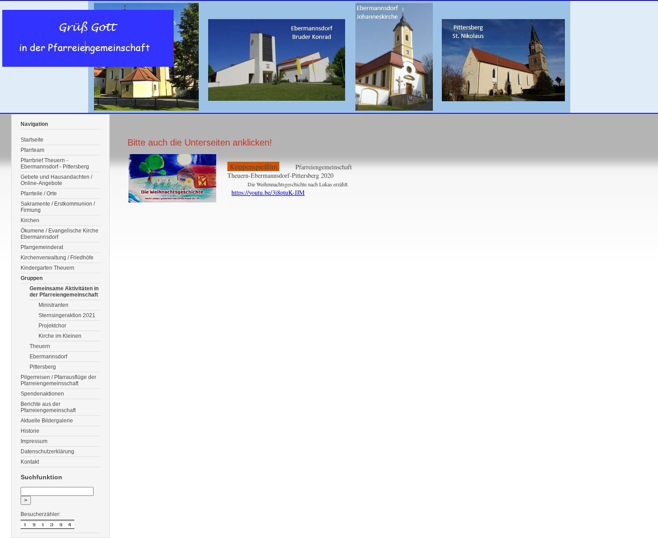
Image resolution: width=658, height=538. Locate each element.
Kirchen (30, 220)
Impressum (34, 441)
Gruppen (32, 278)
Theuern (40, 346)
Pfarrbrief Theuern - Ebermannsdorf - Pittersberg (55, 163)
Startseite (32, 140)
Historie (30, 431)
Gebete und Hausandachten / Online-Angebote (56, 180)
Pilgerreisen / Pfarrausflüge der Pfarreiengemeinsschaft (58, 380)
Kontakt (30, 462)
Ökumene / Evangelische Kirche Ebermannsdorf (59, 234)
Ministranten (53, 305)
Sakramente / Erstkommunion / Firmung (58, 207)
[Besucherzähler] (60, 525)
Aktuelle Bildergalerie (47, 420)
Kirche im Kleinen (59, 336)
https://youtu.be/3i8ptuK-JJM (267, 192)
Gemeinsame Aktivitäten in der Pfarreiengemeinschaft (64, 291)
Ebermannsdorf (48, 356)
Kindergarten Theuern (47, 268)
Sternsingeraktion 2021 (66, 315)
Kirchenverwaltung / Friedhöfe (57, 257)
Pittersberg (43, 367)
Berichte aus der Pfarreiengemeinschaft (48, 407)
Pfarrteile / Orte (39, 193)
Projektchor (52, 326)
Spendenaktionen (42, 394)
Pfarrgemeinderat (42, 247)
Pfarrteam (32, 150)
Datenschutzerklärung (47, 451)
